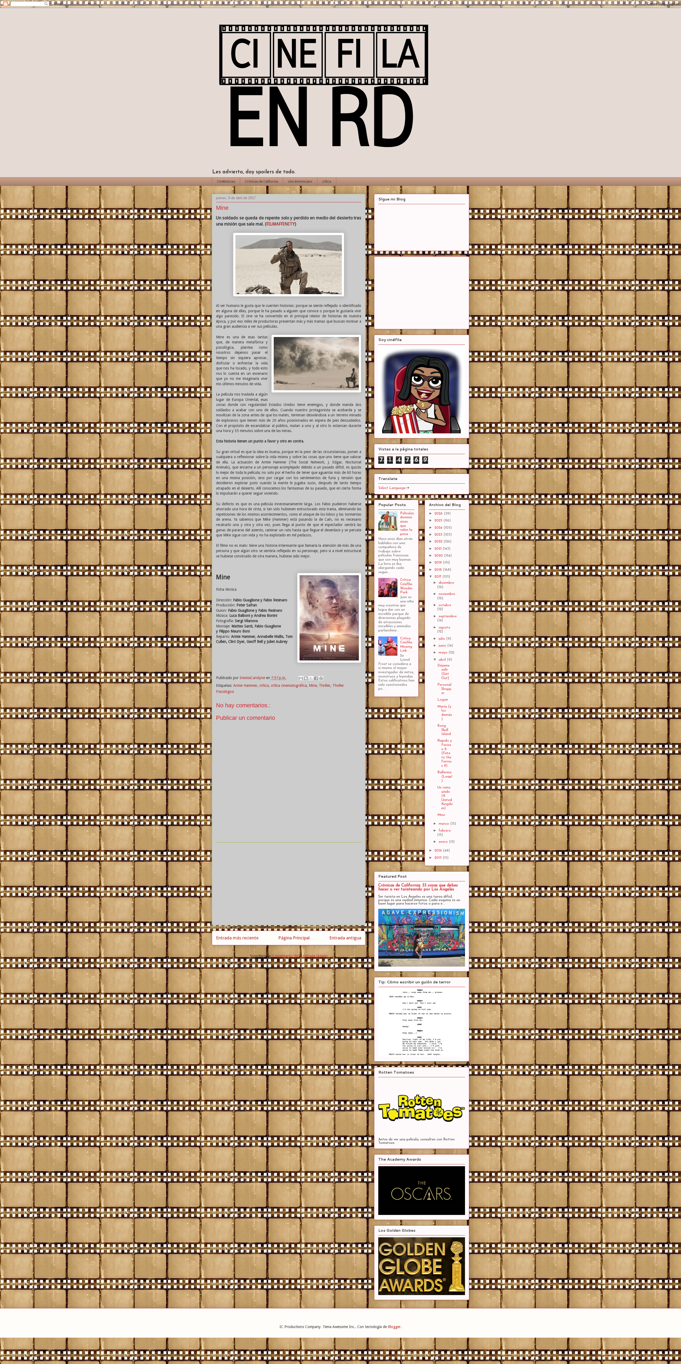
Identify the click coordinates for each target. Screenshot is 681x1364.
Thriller (324, 685)
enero (444, 842)
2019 (438, 562)
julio (442, 638)
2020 (439, 555)
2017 (438, 576)
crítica (326, 181)
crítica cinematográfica (289, 685)
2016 (438, 850)
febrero (445, 830)
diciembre (446, 583)
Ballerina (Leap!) (444, 776)
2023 (438, 534)
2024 (438, 527)
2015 (438, 858)
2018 (438, 570)
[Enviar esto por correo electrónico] (301, 678)
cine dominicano (300, 181)
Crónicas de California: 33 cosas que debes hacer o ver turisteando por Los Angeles (418, 887)
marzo (444, 823)
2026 (439, 513)
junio (443, 645)
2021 (438, 548)
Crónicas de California (261, 181)
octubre (445, 605)
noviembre (447, 594)
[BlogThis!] (306, 678)
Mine (313, 685)
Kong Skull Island (444, 730)
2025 (438, 520)
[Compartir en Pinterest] (321, 678)
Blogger (394, 1327)
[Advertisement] (288, 884)
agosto (444, 627)
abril (443, 660)
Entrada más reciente (237, 937)
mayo (444, 652)
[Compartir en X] (311, 678)
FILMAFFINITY (280, 224)
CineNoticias (226, 181)
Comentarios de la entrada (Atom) (299, 956)
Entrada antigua (345, 937)
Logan (442, 699)
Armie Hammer (245, 685)
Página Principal (294, 937)
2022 (438, 541)
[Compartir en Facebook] (316, 678)
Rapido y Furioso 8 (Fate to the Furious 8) (444, 753)
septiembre (448, 616)
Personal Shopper (444, 689)
